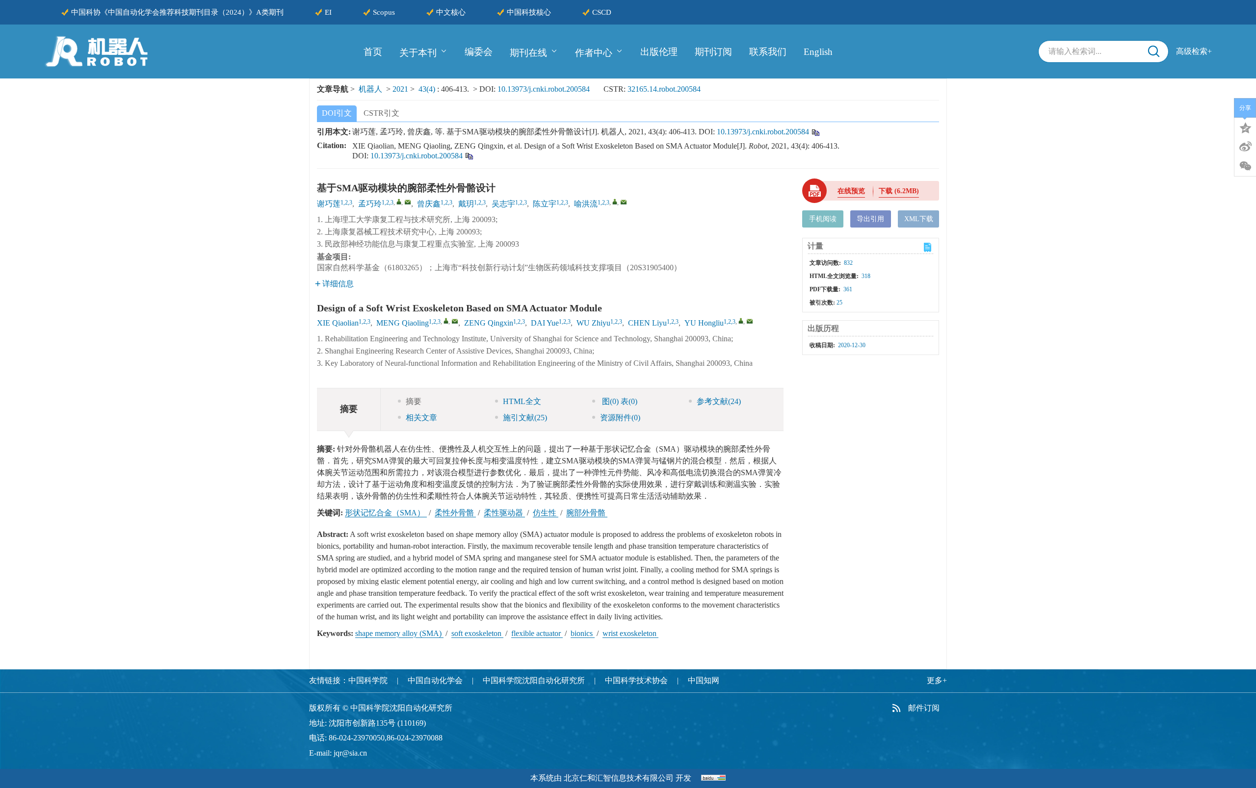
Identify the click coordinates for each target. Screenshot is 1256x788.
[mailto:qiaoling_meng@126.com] (407, 202)
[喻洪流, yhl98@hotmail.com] (614, 201)
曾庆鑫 (429, 204)
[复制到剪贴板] (815, 131)
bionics (583, 633)
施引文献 (525, 417)
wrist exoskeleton (630, 633)
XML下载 (918, 219)
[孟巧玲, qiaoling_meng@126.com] (398, 201)
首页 (373, 52)
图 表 (618, 401)
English (818, 52)
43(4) (428, 89)
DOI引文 (337, 113)
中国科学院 (368, 680)
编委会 (479, 52)
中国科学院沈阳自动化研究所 (534, 680)
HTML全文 (522, 401)
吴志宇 (503, 204)
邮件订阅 (924, 708)
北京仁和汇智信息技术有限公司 (619, 778)
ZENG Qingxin (488, 323)
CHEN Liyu (647, 323)
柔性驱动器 (504, 512)
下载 (899, 191)
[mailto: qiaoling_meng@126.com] (454, 321)
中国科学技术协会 (636, 680)
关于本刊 (418, 52)
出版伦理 (659, 52)
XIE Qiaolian (338, 323)
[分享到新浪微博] (1245, 146)
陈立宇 (544, 204)
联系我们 (767, 52)
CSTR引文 (381, 113)
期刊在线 (528, 52)
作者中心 (593, 52)
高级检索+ (1194, 51)
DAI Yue (545, 323)
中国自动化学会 (435, 680)
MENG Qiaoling (402, 323)
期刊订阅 (713, 52)
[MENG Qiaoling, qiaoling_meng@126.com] (446, 321)
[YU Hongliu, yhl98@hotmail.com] (740, 321)
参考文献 (719, 401)
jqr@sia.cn (350, 753)
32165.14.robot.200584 (664, 89)
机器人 (370, 89)
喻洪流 (586, 204)
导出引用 (870, 219)
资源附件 (620, 417)
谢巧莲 (328, 204)
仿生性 (545, 512)
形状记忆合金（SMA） (386, 512)
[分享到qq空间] (1245, 127)
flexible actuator (537, 633)
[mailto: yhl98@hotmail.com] (749, 321)
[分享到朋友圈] (1245, 166)
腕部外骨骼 (586, 512)
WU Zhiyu (593, 323)
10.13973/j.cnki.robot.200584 (543, 89)
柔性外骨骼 (455, 512)
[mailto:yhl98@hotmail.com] (623, 202)
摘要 (413, 401)
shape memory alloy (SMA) (399, 633)
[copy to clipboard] (469, 155)
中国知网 (703, 680)
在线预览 (851, 191)
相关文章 (421, 417)
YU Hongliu (704, 323)
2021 (400, 89)
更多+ (937, 680)
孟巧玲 (370, 204)
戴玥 (466, 204)
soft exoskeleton (477, 633)
